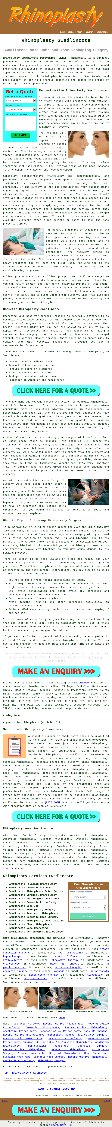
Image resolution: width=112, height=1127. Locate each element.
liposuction (95, 975)
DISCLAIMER (102, 32)
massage (59, 971)
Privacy (107, 1101)
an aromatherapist (68, 967)
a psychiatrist (35, 978)
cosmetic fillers (64, 956)
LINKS (70, 32)
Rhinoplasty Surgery (92, 1034)
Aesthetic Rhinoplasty (19, 1031)
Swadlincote (80, 682)
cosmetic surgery (15, 971)
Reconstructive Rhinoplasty (63, 1023)
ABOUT (79, 32)
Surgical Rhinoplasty (38, 1042)
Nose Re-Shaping (95, 1031)
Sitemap (5, 1101)
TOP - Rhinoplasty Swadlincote (25, 1073)
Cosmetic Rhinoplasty (42, 1027)
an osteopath (100, 971)
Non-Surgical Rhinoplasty (74, 1042)
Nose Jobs (91, 1053)
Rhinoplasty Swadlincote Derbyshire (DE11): (35, 58)
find (15, 835)
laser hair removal (64, 963)
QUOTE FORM (52, 802)
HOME (62, 32)
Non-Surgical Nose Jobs (22, 1038)
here (62, 1017)
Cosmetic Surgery (26, 1023)
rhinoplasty (25, 72)
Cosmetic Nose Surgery (49, 1057)
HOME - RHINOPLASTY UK (56, 1089)
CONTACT (89, 32)
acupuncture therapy (44, 975)
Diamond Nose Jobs (31, 1053)
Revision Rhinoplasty (65, 1038)
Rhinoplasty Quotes (60, 1034)
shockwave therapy (65, 960)
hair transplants (70, 952)
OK (71, 1125)
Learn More (58, 1125)
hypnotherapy (12, 956)
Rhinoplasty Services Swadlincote (38, 876)
